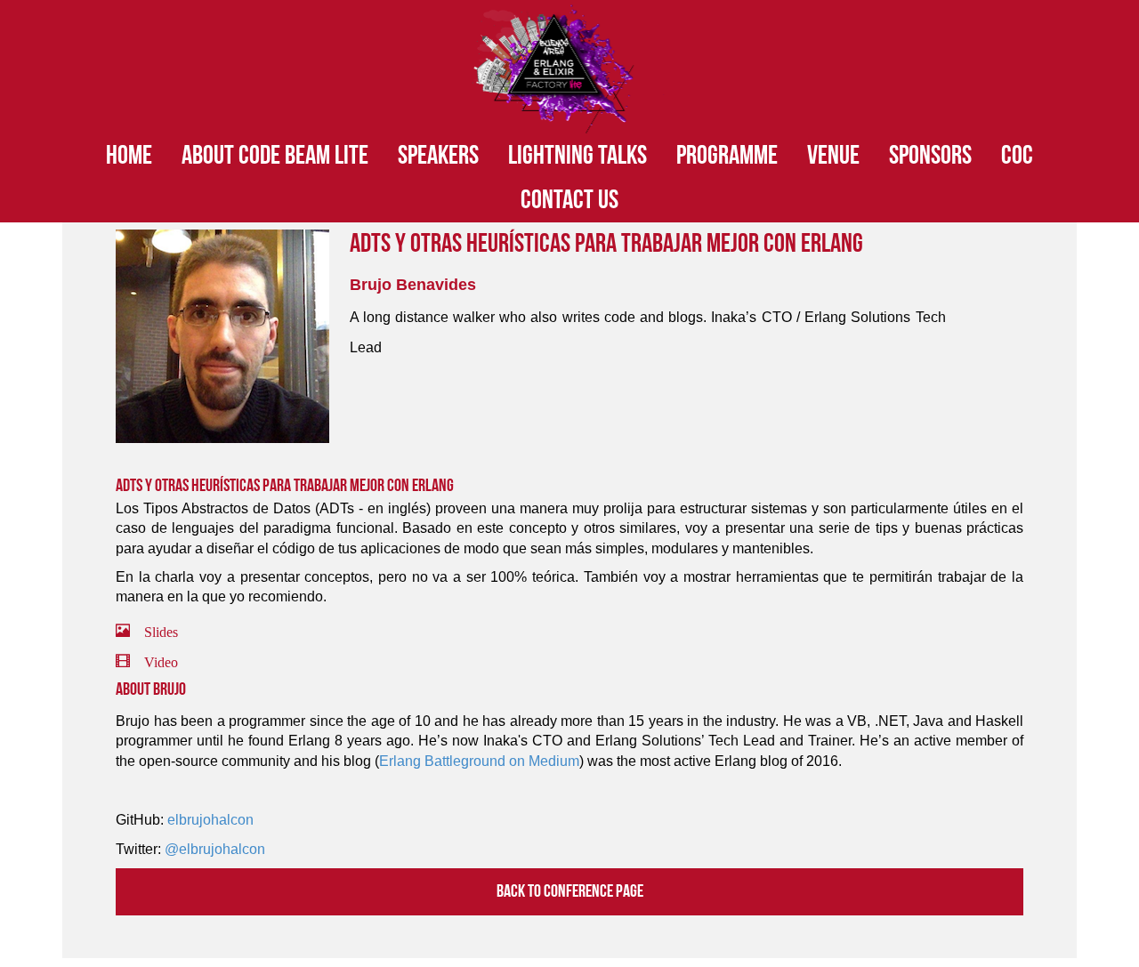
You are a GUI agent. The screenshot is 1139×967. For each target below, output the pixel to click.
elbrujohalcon (210, 819)
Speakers (438, 156)
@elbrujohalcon (215, 849)
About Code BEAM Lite (275, 156)
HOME (129, 156)
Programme (727, 156)
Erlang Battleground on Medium (479, 761)
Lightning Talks (577, 156)
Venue (833, 156)
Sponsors (930, 156)
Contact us (569, 200)
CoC (1017, 156)
